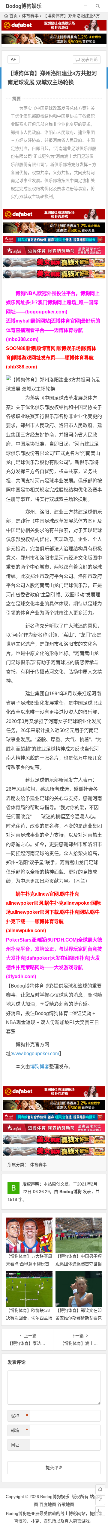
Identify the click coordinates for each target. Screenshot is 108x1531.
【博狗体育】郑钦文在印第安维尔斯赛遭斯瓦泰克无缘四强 (79, 1318)
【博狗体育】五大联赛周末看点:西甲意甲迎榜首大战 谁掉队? (29, 1264)
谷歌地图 (65, 1504)
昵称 (19, 1416)
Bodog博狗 (70, 1191)
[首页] (100, 1489)
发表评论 (89, 59)
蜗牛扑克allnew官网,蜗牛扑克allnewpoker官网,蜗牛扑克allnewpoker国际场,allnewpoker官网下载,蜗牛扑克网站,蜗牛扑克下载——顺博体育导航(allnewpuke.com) (53, 912)
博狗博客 (39, 1066)
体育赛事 (30, 15)
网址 (15, 1444)
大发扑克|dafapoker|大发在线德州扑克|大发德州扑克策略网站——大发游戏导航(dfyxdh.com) (53, 967)
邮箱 (19, 1430)
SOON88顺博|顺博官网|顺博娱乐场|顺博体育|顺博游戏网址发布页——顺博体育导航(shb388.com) (51, 357)
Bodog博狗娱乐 (24, 6)
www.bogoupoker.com (35, 1053)
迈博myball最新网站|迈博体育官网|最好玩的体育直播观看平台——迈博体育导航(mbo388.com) (53, 330)
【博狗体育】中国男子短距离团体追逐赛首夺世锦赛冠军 (79, 1264)
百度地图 (47, 1504)
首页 (13, 15)
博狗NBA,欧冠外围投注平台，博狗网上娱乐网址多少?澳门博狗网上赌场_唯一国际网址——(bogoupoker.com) (53, 302)
